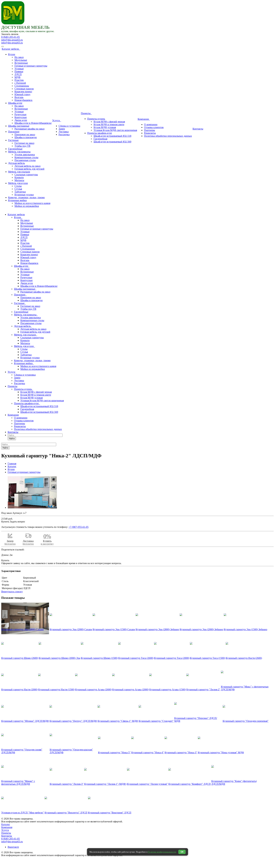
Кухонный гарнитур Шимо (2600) (19, 658)
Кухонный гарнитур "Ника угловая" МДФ (221, 752)
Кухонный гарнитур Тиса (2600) (135, 658)
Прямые (18, 71)
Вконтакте (13, 847)
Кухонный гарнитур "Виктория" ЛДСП (109, 812)
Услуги (56, 120)
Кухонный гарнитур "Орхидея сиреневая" (245, 721)
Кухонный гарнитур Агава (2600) (93, 689)
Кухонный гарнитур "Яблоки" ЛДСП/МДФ (25, 721)
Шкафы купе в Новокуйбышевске (33, 123)
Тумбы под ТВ (22, 146)
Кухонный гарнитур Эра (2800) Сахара (22, 629)
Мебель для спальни (19, 171)
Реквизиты (150, 133)
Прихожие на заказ (24, 134)
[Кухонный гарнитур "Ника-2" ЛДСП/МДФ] (32, 507)
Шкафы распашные (18, 126)
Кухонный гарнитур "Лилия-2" (203, 689)
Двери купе (20, 120)
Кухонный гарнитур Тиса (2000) (171, 658)
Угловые (19, 68)
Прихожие (13, 131)
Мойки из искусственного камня (32, 203)
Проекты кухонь (96, 118)
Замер (62, 128)
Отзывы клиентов (154, 127)
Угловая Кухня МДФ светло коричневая (115, 130)
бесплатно (10, 542)
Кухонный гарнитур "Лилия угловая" (147, 784)
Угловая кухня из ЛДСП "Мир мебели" (22, 812)
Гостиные (13, 140)
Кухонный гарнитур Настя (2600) (244, 658)
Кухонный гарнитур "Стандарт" (156, 721)
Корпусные (20, 117)
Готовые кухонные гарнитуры (30, 65)
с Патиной (20, 83)
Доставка (64, 131)
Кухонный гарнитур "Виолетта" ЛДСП (66, 812)
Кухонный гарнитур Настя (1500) (56, 689)
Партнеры (149, 130)
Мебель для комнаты (19, 151)
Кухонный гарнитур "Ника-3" (181, 752)
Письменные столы (25, 160)
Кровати (19, 177)
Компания (144, 119)
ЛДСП (18, 74)
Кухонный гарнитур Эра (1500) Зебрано (245, 629)
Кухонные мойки (17, 200)
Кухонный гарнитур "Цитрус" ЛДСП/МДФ (73, 721)
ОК (182, 852)
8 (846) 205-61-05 (10, 37)
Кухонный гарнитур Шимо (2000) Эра (59, 658)
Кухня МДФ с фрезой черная (109, 121)
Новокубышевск (23, 100)
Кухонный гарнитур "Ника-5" (114, 752)
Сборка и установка (69, 126)
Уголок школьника (24, 154)
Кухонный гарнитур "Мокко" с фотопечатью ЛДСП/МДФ (18, 782)
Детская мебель (16, 163)
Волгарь (18, 97)
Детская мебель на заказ (27, 166)
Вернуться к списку (12, 591)
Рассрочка (64, 134)
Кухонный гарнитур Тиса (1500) (207, 658)
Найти (12, 438)
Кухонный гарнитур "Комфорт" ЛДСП (189, 784)
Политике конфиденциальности (162, 852)
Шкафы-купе (15, 103)
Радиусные (20, 114)
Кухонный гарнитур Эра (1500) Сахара (114, 629)
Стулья (18, 189)
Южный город (22, 94)
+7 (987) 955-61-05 (78, 527)
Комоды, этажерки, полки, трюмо (26, 197)
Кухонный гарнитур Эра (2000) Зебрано (201, 629)
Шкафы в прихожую (25, 137)
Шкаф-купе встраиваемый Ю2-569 (112, 141)
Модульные (20, 60)
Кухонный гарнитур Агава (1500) (167, 689)
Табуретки (20, 191)
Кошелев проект (23, 91)
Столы (18, 186)
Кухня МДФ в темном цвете (109, 124)
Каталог (5, 824)
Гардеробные (15, 148)
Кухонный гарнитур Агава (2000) (130, 689)
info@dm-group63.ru (12, 39)
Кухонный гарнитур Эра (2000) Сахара (71, 629)
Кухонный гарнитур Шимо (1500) (99, 658)
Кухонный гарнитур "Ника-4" (147, 752)
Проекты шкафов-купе (99, 133)
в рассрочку (47, 540)
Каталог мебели (11, 49)
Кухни (11, 54)
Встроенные (21, 63)
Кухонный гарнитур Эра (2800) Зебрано (157, 629)
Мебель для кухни (18, 183)
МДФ (17, 77)
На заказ (19, 57)
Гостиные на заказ (24, 143)
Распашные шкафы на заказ (29, 128)
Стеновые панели (24, 88)
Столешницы (21, 85)
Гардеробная (100, 138)
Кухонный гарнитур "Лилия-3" (67, 784)
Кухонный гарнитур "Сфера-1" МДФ (118, 721)
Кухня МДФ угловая (105, 127)
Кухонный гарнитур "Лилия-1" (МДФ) (105, 784)
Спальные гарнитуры (26, 174)
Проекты (86, 113)
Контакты (198, 128)
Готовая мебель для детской (29, 168)
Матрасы (19, 180)
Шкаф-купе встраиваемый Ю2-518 (112, 136)
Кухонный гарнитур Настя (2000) (19, 689)
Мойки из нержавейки (26, 206)
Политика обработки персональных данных (168, 136)
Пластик (19, 80)
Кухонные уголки (24, 194)
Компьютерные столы (26, 157)
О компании (150, 124)
